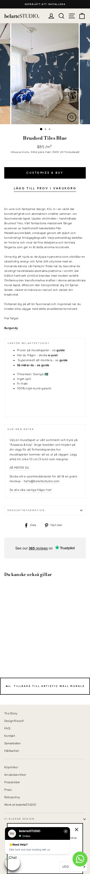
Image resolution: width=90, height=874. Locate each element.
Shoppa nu (17, 644)
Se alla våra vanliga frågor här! (31, 490)
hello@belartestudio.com (42, 481)
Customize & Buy (45, 172)
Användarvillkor (15, 774)
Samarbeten (12, 743)
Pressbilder (12, 782)
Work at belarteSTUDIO (20, 804)
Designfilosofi (14, 721)
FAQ (7, 728)
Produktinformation (26, 510)
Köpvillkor (11, 767)
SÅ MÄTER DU (19, 467)
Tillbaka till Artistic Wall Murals (48, 685)
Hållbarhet (11, 751)
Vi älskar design (19, 819)
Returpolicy (12, 797)
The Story (11, 713)
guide (45, 365)
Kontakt (9, 736)
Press (8, 789)
